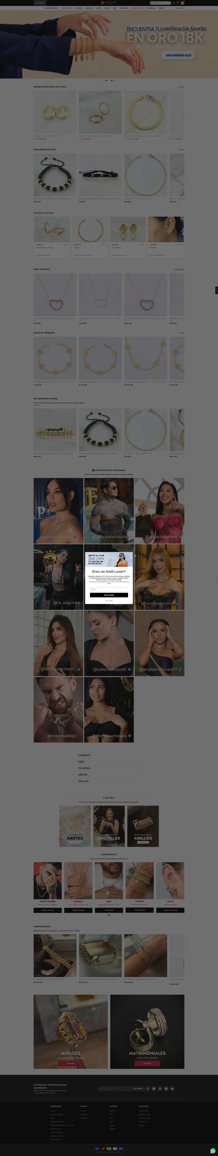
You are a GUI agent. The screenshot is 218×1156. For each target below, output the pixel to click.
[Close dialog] (130, 554)
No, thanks (109, 601)
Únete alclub (109, 595)
